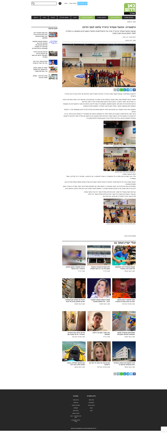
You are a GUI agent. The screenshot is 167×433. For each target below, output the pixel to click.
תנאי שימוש (91, 399)
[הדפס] (115, 89)
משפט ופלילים (64, 17)
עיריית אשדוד (76, 399)
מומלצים (75, 396)
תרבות (53, 17)
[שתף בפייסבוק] (60, 3)
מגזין (44, 17)
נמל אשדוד (75, 402)
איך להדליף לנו (82, 3)
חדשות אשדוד (101, 17)
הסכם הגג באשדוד (76, 405)
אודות (65, 3)
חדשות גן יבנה (115, 17)
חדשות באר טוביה (86, 17)
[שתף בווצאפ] (121, 89)
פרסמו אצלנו (73, 3)
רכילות (36, 17)
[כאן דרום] (127, 7)
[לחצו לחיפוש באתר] (33, 3)
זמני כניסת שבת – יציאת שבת (75, 417)
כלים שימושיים (91, 396)
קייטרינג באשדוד (75, 413)
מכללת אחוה (75, 410)
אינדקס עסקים (128, 17)
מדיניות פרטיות (91, 405)
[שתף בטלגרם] (127, 89)
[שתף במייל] (118, 89)
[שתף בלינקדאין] (124, 89)
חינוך (74, 17)
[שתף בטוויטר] (131, 89)
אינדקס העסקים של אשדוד (75, 421)
